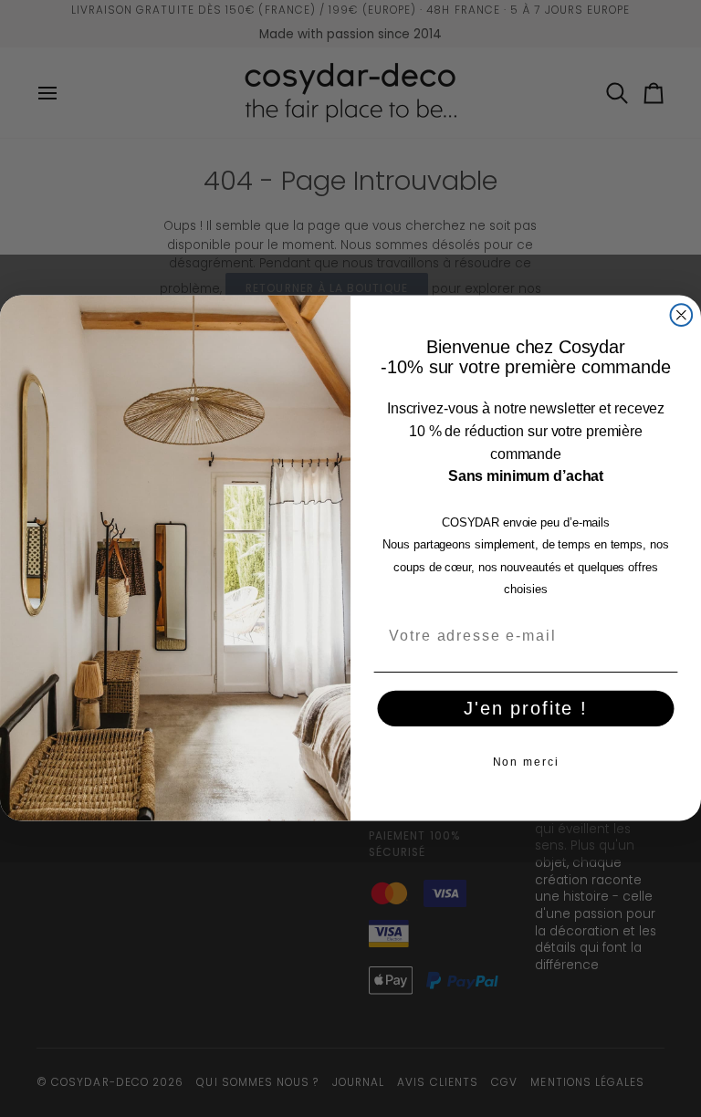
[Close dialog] (682, 316)
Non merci (526, 762)
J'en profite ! (526, 708)
